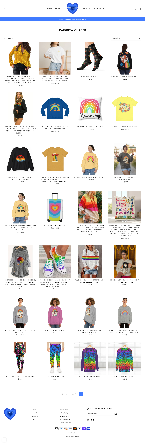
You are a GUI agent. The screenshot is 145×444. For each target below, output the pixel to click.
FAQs (33, 419)
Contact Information (66, 423)
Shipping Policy (64, 416)
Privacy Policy (64, 410)
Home (49, 9)
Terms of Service (65, 419)
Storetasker (76, 436)
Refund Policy (64, 413)
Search (34, 410)
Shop (58, 9)
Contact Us (100, 9)
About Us (87, 9)
